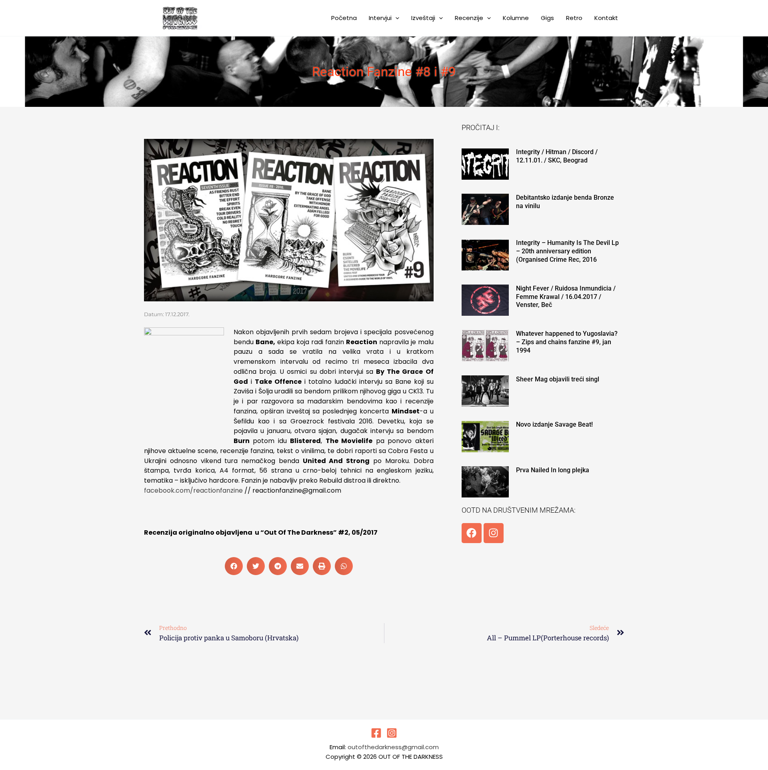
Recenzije (469, 18)
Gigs (547, 18)
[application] (395, 18)
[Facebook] (376, 733)
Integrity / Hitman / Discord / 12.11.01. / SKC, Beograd (557, 156)
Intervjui (380, 18)
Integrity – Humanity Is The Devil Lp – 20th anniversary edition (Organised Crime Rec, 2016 (567, 251)
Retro (574, 18)
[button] (234, 566)
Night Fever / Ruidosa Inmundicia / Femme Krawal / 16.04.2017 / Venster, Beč (566, 297)
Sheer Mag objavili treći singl (557, 379)
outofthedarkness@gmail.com (393, 747)
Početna (344, 18)
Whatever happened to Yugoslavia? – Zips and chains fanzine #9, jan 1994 (567, 342)
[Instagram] (391, 733)
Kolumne (516, 18)
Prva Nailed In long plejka (552, 470)
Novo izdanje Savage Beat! (554, 424)
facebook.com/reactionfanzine (193, 490)
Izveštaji (423, 18)
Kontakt (606, 18)
